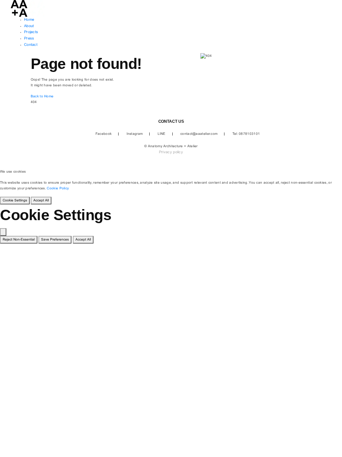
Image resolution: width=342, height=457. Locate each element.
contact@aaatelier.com (198, 133)
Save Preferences (55, 239)
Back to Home (42, 96)
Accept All (41, 200)
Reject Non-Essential (19, 239)
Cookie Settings (15, 200)
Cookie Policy (58, 188)
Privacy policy (171, 152)
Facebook (104, 133)
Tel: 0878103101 (246, 133)
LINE (162, 133)
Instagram (135, 133)
